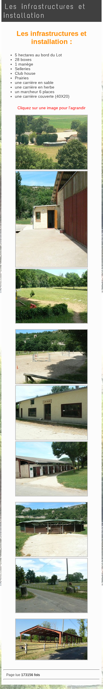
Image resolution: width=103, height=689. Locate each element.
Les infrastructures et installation (44, 11)
